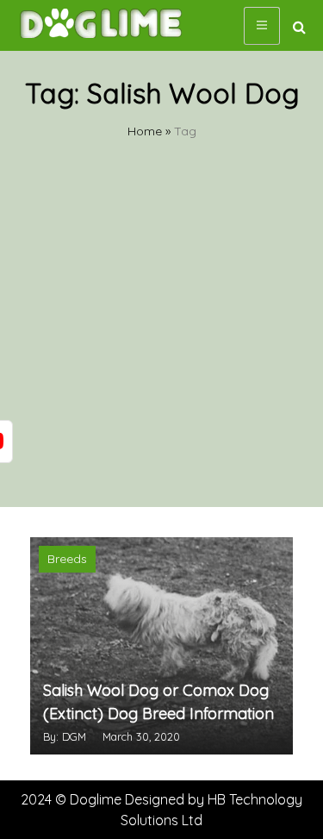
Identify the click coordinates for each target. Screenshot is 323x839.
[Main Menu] (262, 26)
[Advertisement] (161, 336)
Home (144, 131)
